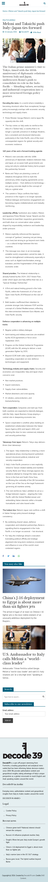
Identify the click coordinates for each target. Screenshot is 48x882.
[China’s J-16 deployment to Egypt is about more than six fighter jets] (24, 580)
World (12, 20)
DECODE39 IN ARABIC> (12, 798)
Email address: (8, 710)
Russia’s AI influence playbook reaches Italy (22, 835)
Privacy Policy (11, 815)
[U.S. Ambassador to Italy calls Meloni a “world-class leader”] (24, 637)
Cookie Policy (11, 810)
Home (5, 11)
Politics (6, 20)
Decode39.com (29, 875)
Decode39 (25, 32)
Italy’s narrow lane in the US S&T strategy (22, 854)
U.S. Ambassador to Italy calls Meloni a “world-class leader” (24, 658)
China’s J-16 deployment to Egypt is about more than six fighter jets (24, 602)
